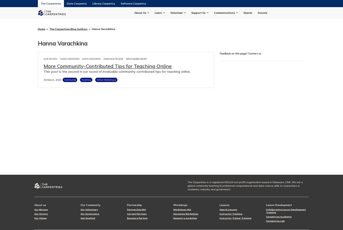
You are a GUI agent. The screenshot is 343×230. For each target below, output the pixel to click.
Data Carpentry (77, 3)
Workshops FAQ (182, 209)
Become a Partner (137, 218)
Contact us (254, 53)
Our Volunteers (89, 209)
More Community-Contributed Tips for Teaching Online (108, 66)
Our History (41, 214)
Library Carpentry (104, 3)
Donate (262, 12)
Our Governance (90, 214)
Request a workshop (185, 218)
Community (70, 79)
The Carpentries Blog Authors (68, 29)
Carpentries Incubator (279, 216)
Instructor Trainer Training (235, 218)
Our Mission (41, 209)
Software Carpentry (133, 3)
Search (247, 12)
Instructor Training (231, 214)
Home (41, 29)
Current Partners (137, 214)
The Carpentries (51, 3)
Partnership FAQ (136, 209)
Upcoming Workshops (185, 214)
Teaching (86, 79)
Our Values (40, 218)
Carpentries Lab (275, 221)
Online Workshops (106, 79)
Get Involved (88, 218)
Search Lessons (228, 209)
